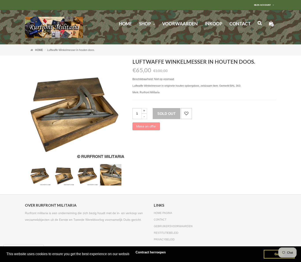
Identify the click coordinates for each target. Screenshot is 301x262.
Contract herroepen (151, 252)
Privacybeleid (164, 239)
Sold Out (166, 114)
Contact (160, 219)
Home (39, 50)
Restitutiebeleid (166, 232)
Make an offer (146, 127)
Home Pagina (163, 213)
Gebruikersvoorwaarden (173, 226)
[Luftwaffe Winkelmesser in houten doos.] (40, 174)
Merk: (135, 92)
